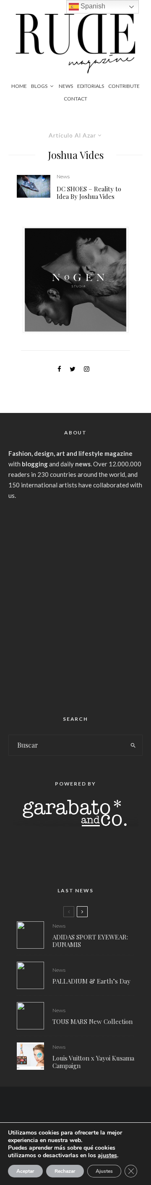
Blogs (39, 86)
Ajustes (104, 1171)
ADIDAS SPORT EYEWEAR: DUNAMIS (90, 940)
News (66, 86)
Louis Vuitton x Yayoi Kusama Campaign (93, 1061)
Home (19, 86)
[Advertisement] (75, 604)
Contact (75, 98)
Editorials (90, 86)
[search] (134, 745)
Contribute (124, 86)
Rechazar (65, 1171)
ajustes (107, 1155)
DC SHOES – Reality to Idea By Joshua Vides (89, 192)
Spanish (92, 6)
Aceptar (25, 1171)
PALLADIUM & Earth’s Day (91, 981)
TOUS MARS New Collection (92, 1021)
